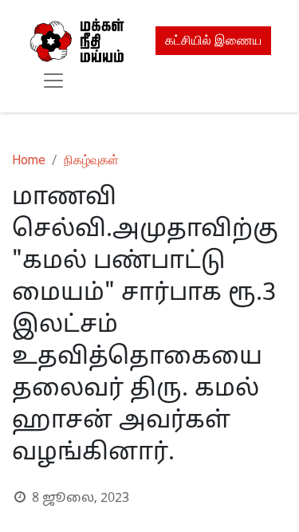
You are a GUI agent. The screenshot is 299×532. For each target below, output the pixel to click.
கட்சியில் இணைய (213, 40)
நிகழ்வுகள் (91, 159)
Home (28, 159)
